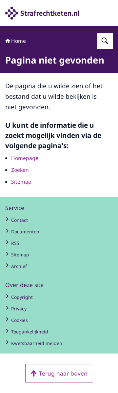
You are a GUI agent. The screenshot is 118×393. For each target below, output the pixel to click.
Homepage (24, 158)
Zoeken (20, 169)
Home (18, 40)
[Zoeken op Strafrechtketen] (105, 41)
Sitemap (21, 181)
